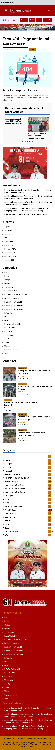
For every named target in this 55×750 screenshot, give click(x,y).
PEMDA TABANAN (12, 324)
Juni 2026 (8, 234)
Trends (7, 346)
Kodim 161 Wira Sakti (13, 302)
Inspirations (9, 287)
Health (7, 283)
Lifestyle (8, 313)
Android (24, 20)
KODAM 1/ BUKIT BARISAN (15, 294)
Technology (9, 335)
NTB (6, 317)
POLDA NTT (9, 331)
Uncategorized (10, 350)
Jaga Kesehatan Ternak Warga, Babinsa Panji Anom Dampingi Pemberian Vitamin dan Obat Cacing (26, 209)
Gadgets (47, 20)
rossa (22, 392)
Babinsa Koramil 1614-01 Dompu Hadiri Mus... (37, 135)
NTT (6, 320)
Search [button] (32, 49)
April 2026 (8, 241)
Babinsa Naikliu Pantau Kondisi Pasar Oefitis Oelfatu (26, 214)
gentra (10, 123)
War (6, 353)
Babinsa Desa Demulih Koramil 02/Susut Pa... (13, 120)
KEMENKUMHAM (11, 291)
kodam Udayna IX (11, 298)
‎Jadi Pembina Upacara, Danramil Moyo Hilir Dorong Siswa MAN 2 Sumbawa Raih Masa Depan (28, 197)
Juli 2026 (8, 230)
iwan (32, 138)
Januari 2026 (9, 252)
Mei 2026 (8, 238)
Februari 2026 (10, 249)
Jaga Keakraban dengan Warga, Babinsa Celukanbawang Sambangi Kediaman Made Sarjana (28, 203)
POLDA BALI (9, 328)
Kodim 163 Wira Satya (13, 309)
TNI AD (7, 339)
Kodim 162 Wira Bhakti (13, 305)
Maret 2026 (9, 245)
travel (6, 342)
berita (39, 20)
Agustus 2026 (10, 227)
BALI (32, 20)
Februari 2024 (10, 256)
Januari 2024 (9, 260)
